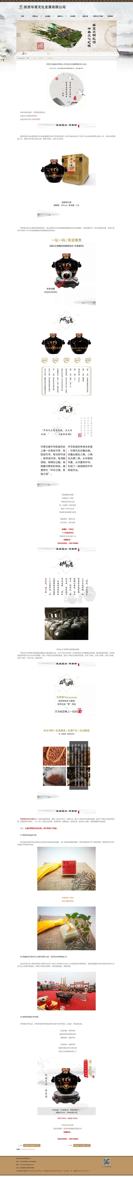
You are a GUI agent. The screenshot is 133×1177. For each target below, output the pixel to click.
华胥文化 (35, 16)
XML (71, 1171)
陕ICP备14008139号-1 (84, 1171)
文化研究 (72, 16)
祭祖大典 (85, 16)
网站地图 (66, 1171)
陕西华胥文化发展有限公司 (28, 1149)
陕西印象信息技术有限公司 (56, 1171)
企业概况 (47, 16)
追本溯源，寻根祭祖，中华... (31, 1145)
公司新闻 (50, 58)
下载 (34, 58)
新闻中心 (60, 16)
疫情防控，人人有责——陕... (81, 1145)
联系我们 (110, 16)
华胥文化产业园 (98, 16)
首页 (22, 16)
